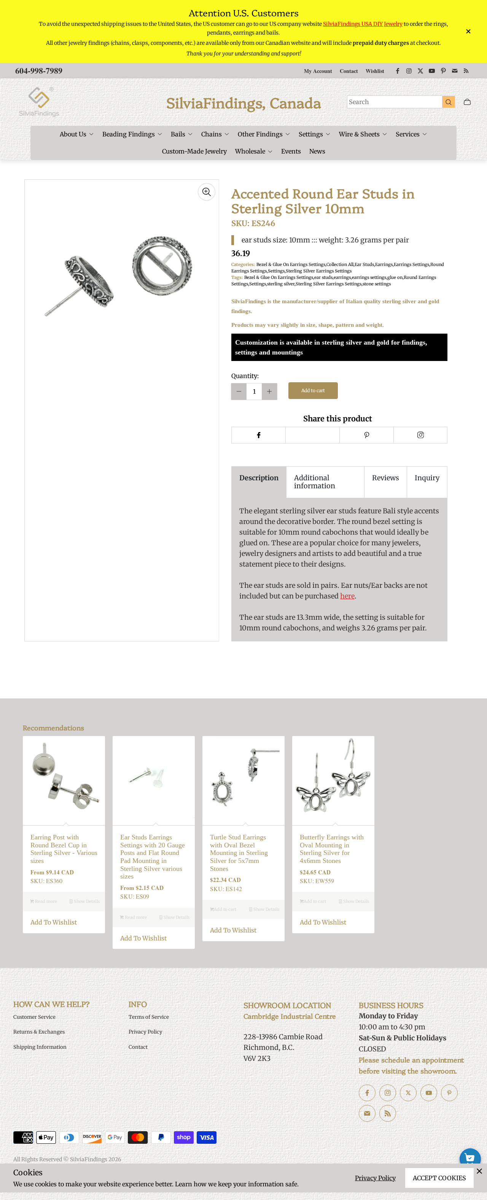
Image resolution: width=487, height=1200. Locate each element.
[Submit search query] (448, 102)
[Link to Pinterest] (443, 70)
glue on (395, 277)
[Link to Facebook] (397, 70)
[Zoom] (206, 192)
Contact (349, 71)
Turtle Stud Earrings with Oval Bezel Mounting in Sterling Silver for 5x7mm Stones (239, 852)
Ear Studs (364, 264)
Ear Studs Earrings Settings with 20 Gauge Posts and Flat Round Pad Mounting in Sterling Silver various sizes (152, 856)
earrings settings (369, 277)
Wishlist (375, 71)
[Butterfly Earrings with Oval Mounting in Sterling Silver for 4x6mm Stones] (333, 777)
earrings (342, 277)
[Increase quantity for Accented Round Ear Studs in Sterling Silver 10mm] (269, 391)
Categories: (243, 264)
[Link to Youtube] (432, 70)
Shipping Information (40, 1047)
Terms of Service (149, 1017)
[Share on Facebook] (258, 435)
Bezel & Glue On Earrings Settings (290, 264)
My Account (318, 71)
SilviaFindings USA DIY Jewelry (363, 24)
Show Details (86, 901)
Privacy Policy (375, 1178)
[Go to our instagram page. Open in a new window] (387, 1092)
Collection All (339, 264)
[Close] (479, 1171)
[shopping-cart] (470, 1159)
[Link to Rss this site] (466, 70)
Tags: (237, 277)
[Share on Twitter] (312, 435)
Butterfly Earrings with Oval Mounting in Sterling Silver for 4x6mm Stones (332, 848)
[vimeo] (366, 435)
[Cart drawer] (467, 102)
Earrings (384, 264)
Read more (45, 901)
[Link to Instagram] (409, 70)
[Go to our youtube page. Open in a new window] (428, 1092)
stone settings (377, 284)
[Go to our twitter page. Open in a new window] (408, 1092)
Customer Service (34, 1017)
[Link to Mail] (454, 70)
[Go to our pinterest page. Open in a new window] (449, 1092)
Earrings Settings (411, 264)
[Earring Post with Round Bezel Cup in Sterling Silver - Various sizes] (64, 777)
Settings (276, 271)
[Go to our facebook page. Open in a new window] (367, 1092)
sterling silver (280, 284)
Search (359, 101)
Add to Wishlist (53, 922)
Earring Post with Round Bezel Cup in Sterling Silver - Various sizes (63, 848)
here (347, 596)
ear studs (323, 277)
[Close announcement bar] (468, 31)
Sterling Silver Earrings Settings (319, 271)
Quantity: (245, 375)
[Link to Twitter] (420, 70)
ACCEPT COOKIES (439, 1178)
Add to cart (313, 390)
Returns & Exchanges (39, 1032)
